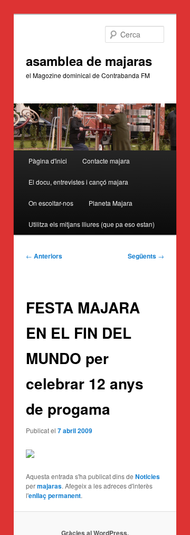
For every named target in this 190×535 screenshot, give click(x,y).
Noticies (147, 476)
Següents (146, 256)
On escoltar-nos (50, 202)
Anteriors (44, 256)
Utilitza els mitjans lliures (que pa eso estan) (91, 223)
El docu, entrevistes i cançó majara (78, 181)
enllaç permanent (54, 495)
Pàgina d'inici (47, 160)
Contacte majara (106, 160)
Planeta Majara (110, 202)
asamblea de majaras (89, 61)
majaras (49, 486)
